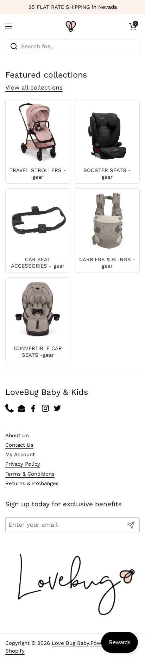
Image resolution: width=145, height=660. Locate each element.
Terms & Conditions (30, 474)
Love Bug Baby (70, 643)
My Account (20, 454)
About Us (17, 435)
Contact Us (19, 445)
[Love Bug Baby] (70, 26)
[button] (133, 26)
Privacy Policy (22, 464)
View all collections (34, 87)
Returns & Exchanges (32, 483)
